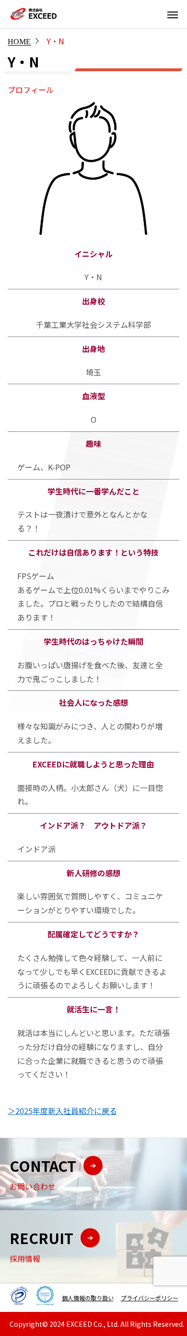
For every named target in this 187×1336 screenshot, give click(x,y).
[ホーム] (19, 41)
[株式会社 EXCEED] (33, 14)
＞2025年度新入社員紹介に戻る (62, 1110)
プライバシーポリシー (149, 1298)
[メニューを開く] (172, 14)
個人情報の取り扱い (88, 1298)
